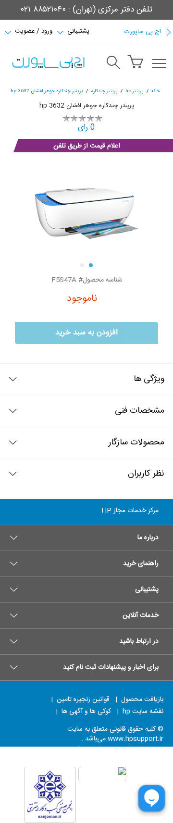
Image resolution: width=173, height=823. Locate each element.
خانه (155, 91)
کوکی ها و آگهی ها (86, 711)
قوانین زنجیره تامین (83, 699)
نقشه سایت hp (143, 711)
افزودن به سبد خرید (86, 332)
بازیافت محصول (142, 699)
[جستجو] (113, 64)
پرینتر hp (134, 91)
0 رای (86, 127)
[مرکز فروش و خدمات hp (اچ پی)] (47, 63)
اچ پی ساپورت (142, 31)
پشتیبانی (78, 30)
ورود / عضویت (33, 30)
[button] (86, 538)
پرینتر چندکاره (104, 91)
